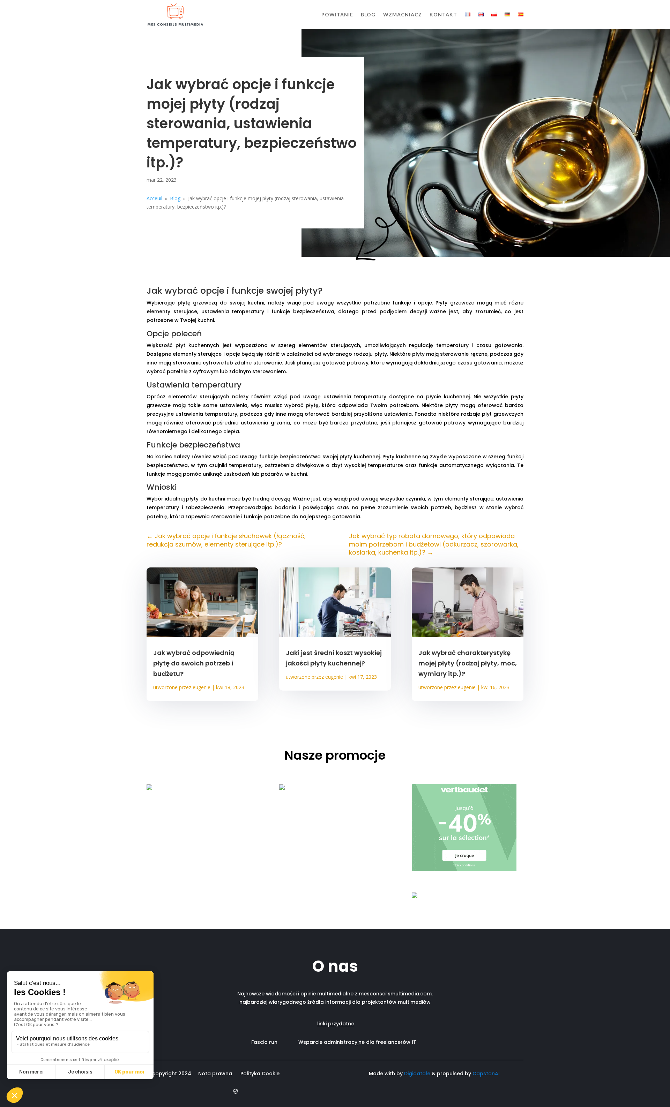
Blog (368, 14)
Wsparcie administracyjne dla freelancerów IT (357, 1042)
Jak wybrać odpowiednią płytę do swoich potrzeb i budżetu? (193, 663)
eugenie (201, 687)
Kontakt (443, 14)
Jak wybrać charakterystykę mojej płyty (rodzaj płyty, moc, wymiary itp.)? (467, 663)
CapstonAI (486, 1073)
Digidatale (417, 1073)
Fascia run (274, 1042)
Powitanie (337, 14)
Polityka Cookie (261, 1073)
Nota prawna (215, 1073)
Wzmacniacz (402, 14)
